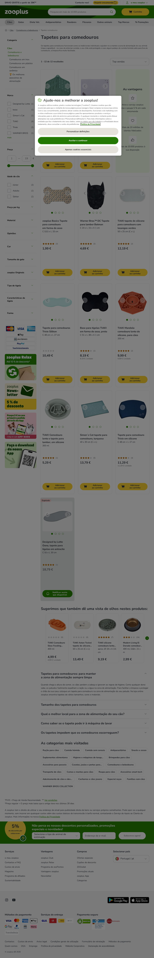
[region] (78, 126)
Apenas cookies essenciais (78, 149)
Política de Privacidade (90, 124)
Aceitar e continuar (78, 140)
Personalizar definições (78, 131)
